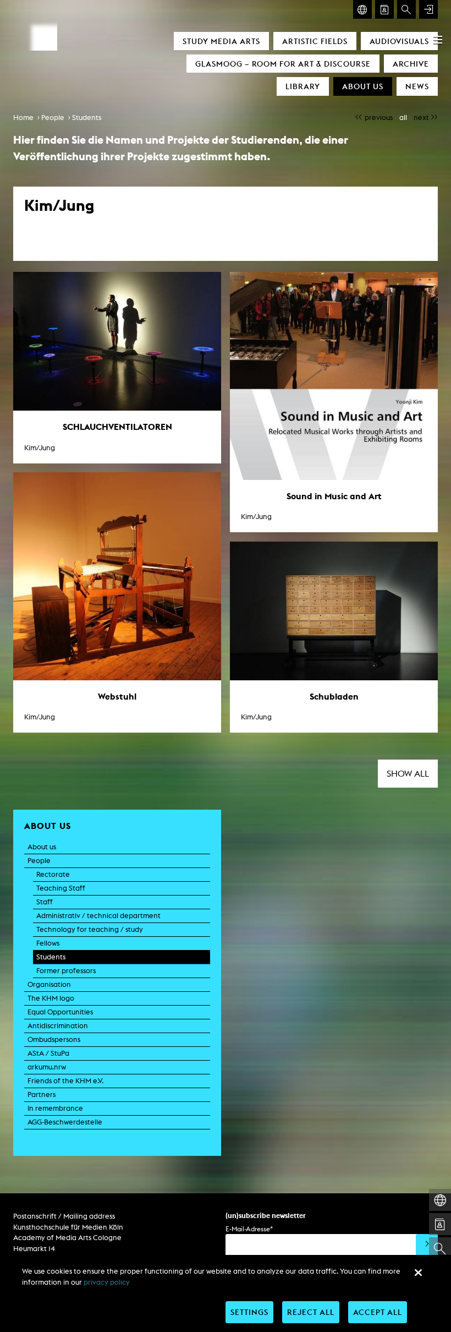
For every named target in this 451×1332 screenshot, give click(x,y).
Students (86, 117)
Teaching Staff (60, 888)
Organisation (49, 984)
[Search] (406, 9)
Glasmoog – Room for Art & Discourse (283, 63)
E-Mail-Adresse (249, 1229)
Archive (411, 63)
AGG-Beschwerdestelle (65, 1122)
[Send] (427, 1245)
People (52, 117)
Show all (408, 773)
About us (362, 86)
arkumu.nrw (47, 1067)
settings (249, 1312)
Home (23, 117)
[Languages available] (362, 9)
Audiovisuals (399, 41)
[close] (418, 1273)
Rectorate (53, 874)
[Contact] (384, 9)
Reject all (310, 1312)
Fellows (47, 943)
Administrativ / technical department (98, 915)
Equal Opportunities (60, 1012)
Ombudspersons (54, 1039)
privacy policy (107, 1282)
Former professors (66, 971)
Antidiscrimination (58, 1026)
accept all (377, 1312)
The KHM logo (51, 998)
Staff (44, 902)
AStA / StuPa (48, 1053)
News (417, 86)
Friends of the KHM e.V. (65, 1081)
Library (302, 86)
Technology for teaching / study (89, 929)
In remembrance (55, 1108)
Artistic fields (315, 41)
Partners (42, 1094)
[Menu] (438, 39)
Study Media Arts (221, 41)
